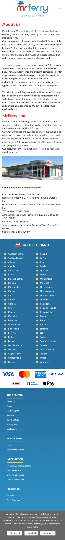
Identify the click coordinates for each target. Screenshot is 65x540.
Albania (11, 262)
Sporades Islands (48, 341)
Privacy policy (13, 424)
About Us (11, 402)
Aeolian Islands (15, 258)
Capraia (11, 291)
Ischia (43, 258)
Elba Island (13, 329)
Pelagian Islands (48, 308)
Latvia (43, 266)
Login (9, 445)
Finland (11, 337)
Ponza (43, 320)
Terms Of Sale (13, 420)
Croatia (11, 312)
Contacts (11, 406)
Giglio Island (14, 354)
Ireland (43, 254)
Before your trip (14, 470)
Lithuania (44, 270)
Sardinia (44, 329)
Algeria (11, 266)
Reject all (31, 533)
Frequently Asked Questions (19, 466)
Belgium (12, 283)
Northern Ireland (48, 295)
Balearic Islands (15, 279)
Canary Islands (15, 287)
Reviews (10, 415)
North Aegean (47, 291)
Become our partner (15, 450)
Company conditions (15, 479)
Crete (11, 308)
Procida (43, 324)
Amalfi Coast (14, 270)
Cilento (11, 300)
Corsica (12, 304)
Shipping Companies (15, 475)
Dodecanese (14, 324)
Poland (43, 316)
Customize (48, 533)
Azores (11, 275)
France (11, 341)
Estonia (12, 333)
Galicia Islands (15, 345)
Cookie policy (12, 429)
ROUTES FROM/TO (36, 245)
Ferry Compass (13, 500)
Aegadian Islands (16, 254)
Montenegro (46, 279)
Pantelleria (45, 304)
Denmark (12, 320)
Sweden (44, 345)
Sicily (42, 333)
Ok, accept (15, 533)
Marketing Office (14, 411)
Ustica (43, 358)
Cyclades (12, 316)
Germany (12, 349)
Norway (44, 300)
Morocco (44, 283)
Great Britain (14, 358)
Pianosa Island (47, 312)
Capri (10, 295)
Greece (11, 362)
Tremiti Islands (47, 349)
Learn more (32, 527)
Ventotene (45, 362)
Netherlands (46, 287)
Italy (42, 262)
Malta (43, 275)
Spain (42, 337)
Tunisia (43, 354)
